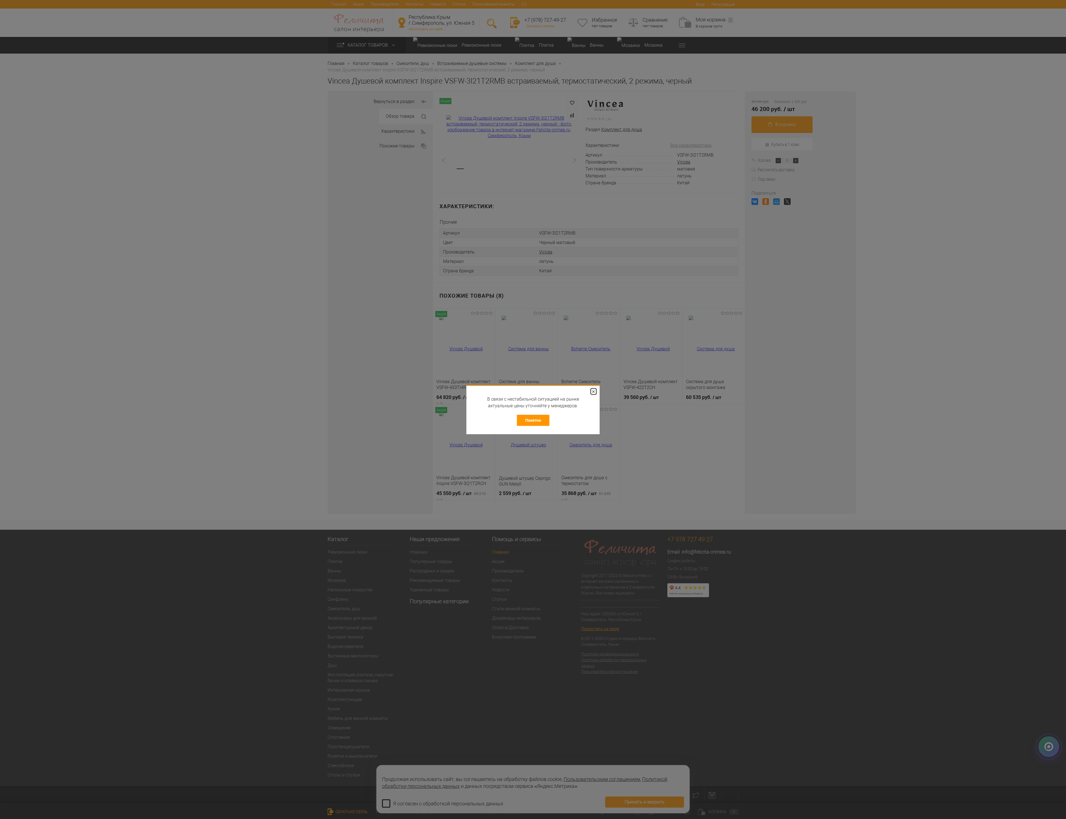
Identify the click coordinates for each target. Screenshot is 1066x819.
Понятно (533, 420)
